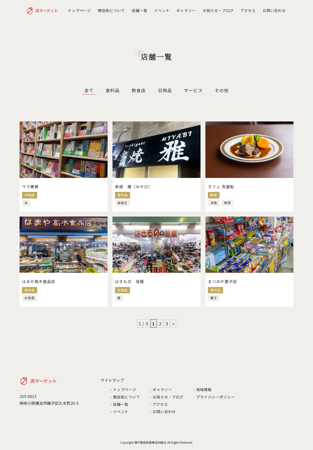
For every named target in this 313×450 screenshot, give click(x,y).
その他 (222, 90)
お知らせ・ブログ (218, 10)
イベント (162, 10)
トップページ (79, 10)
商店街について (111, 10)
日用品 (165, 90)
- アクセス (159, 404)
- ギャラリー (161, 389)
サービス (193, 90)
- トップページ (123, 389)
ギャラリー (186, 10)
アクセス (248, 10)
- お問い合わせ (163, 411)
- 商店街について (125, 396)
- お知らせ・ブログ (167, 396)
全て (89, 90)
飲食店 (139, 90)
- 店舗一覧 (119, 404)
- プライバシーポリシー (214, 396)
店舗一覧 (139, 10)
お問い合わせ (274, 10)
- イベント (119, 411)
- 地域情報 (202, 389)
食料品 (113, 90)
